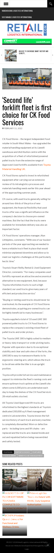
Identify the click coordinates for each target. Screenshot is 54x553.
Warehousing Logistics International (17, 10)
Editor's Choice (22, 452)
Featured (36, 452)
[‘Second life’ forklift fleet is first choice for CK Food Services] (27, 78)
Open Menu (6, 3)
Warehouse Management (30, 456)
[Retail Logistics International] (27, 29)
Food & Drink (9, 456)
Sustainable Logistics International (17, 17)
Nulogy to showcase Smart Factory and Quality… (33, 52)
